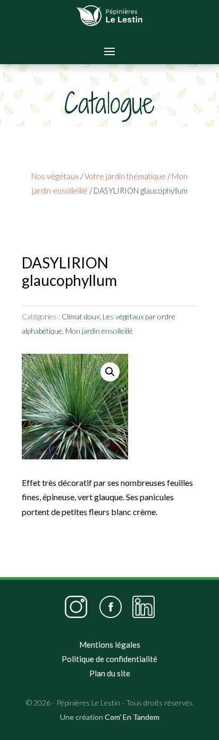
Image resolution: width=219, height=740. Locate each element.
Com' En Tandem (132, 716)
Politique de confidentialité (109, 659)
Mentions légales (109, 644)
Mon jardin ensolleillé (99, 330)
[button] (110, 371)
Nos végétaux (55, 176)
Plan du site (109, 673)
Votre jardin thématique (125, 176)
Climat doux (80, 316)
